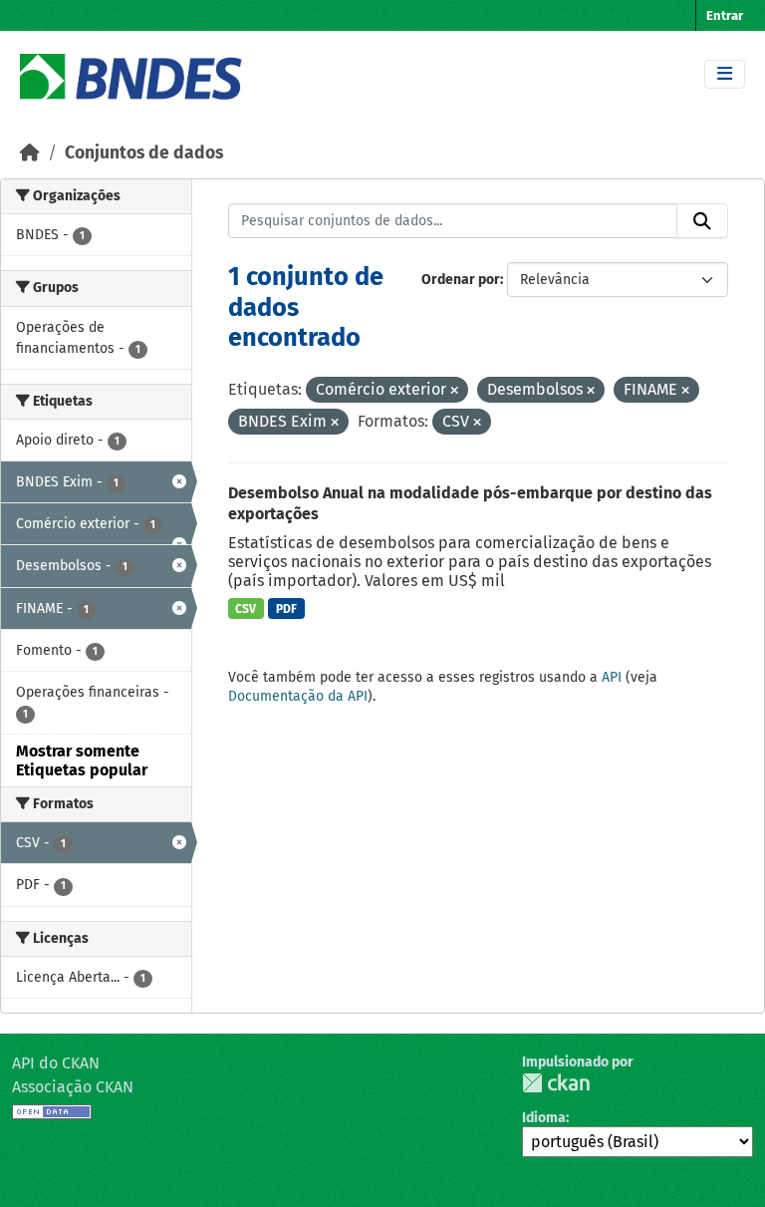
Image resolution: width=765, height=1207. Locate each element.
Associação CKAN (72, 1086)
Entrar (724, 15)
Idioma (544, 1117)
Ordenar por (460, 279)
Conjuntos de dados (144, 153)
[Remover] (454, 391)
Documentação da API (298, 696)
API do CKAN (56, 1063)
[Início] (30, 153)
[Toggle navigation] (724, 74)
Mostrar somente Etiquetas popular (81, 760)
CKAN (556, 1082)
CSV (245, 609)
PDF (286, 609)
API (612, 677)
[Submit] (702, 221)
